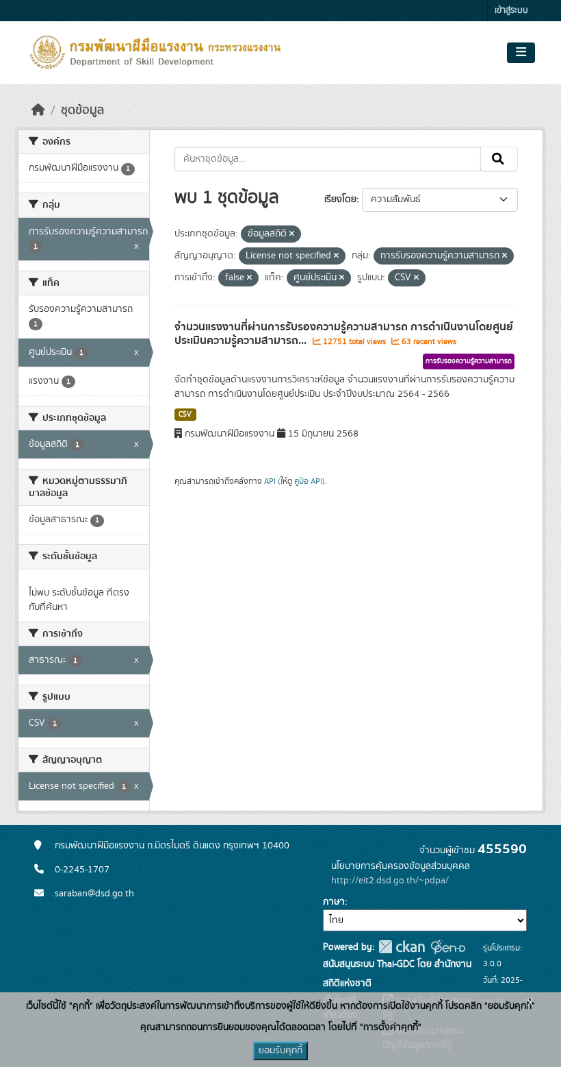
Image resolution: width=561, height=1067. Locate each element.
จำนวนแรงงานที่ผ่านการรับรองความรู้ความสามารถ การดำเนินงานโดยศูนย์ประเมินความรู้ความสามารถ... (343, 334)
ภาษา (334, 902)
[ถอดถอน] (291, 234)
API (270, 481)
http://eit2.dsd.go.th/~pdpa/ (390, 880)
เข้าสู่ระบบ (511, 10)
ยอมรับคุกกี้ (280, 1050)
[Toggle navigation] (521, 52)
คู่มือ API (308, 481)
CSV (185, 414)
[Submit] (499, 159)
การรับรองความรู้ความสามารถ (469, 361)
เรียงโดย (340, 199)
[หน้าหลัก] (38, 110)
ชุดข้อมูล (82, 110)
